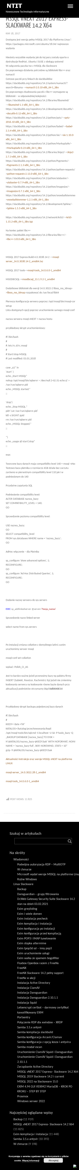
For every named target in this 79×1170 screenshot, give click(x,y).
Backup (21, 889)
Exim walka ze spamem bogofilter (38, 958)
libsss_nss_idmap (16, 292)
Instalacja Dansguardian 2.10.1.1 (37, 997)
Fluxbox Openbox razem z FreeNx (38, 963)
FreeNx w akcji (26, 978)
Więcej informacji (30, 1160)
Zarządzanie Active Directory (35, 1066)
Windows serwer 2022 (31, 1101)
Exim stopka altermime (31, 943)
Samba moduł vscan (29, 1047)
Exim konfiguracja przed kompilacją (39, 933)
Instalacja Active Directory (33, 983)
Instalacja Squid (27, 1002)
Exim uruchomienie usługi (33, 953)
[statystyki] (74, 1166)
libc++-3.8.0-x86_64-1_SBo (21, 239)
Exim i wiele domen (29, 914)
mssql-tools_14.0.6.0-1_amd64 (44, 270)
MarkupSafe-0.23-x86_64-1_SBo (24, 148)
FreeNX (21, 968)
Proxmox (22, 1096)
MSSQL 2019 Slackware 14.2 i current (40, 1076)
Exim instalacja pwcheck (32, 918)
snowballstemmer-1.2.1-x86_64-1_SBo (28, 199)
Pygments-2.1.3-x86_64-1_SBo (23, 165)
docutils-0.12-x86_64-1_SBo (22, 113)
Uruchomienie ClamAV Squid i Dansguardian (44, 1052)
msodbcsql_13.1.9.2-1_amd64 (38, 279)
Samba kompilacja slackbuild (35, 1032)
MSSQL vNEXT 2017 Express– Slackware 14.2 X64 (47, 1071)
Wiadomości (21, 859)
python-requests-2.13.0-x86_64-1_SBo (27, 174)
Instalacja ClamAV (28, 988)
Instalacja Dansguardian (32, 992)
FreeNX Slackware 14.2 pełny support (40, 973)
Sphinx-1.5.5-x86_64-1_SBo (21, 208)
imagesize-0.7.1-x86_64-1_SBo (23, 191)
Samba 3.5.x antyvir (29, 1027)
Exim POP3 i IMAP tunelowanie (36, 938)
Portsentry (23, 1017)
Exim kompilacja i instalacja (34, 923)
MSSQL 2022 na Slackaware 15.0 (37, 1081)
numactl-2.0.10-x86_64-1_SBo (42, 87)
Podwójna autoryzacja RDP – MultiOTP (41, 864)
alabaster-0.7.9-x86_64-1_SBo (23, 182)
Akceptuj (53, 1160)
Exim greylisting (27, 909)
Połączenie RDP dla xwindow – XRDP (40, 1022)
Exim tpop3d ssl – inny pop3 (34, 948)
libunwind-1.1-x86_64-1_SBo (23, 105)
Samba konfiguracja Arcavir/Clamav (39, 1037)
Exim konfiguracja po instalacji (36, 928)
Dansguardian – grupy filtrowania (38, 894)
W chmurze (24, 869)
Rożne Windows (27, 879)
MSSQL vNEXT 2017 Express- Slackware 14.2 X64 (43, 1124)
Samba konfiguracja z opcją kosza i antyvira (44, 1042)
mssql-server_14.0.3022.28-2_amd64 (26, 772)
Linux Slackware (23, 884)
